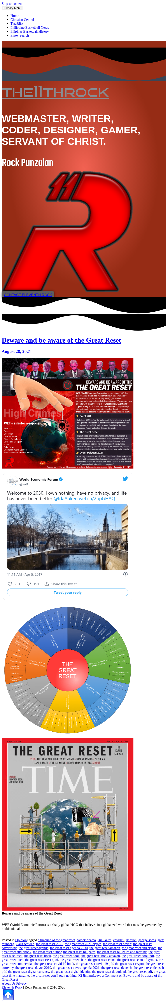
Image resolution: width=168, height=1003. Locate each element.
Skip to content (12, 3)
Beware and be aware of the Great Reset (61, 340)
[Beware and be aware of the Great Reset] (67, 467)
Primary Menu (12, 8)
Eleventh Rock (12, 987)
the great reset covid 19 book (54, 964)
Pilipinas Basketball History (29, 31)
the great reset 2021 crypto (83, 944)
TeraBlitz (16, 23)
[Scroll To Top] (8, 999)
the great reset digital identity (70, 971)
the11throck (55, 91)
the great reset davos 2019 (33, 967)
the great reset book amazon (100, 956)
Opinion (21, 940)
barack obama (86, 940)
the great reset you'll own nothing (54, 975)
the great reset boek (37, 956)
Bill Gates (104, 940)
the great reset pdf (140, 971)
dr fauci (131, 940)
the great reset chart (73, 960)
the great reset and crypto (139, 948)
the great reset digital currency (28, 971)
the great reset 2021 (49, 944)
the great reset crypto (129, 964)
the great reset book (66, 956)
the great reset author (47, 952)
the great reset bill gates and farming (122, 952)
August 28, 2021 (16, 351)
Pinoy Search (19, 35)
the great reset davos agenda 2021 (76, 967)
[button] (28, 295)
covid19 (118, 940)
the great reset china (102, 960)
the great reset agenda (33, 948)
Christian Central (22, 19)
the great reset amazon (104, 948)
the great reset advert (117, 944)
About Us (8, 983)
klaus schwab (25, 944)
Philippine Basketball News (29, 27)
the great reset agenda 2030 (69, 948)
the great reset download (109, 971)
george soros (147, 940)
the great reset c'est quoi (41, 960)
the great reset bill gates (79, 952)
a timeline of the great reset (56, 940)
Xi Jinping (85, 975)
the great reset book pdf (138, 956)
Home (14, 16)
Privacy (21, 983)
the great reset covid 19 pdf (94, 964)
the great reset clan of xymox (137, 960)
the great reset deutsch (116, 967)
